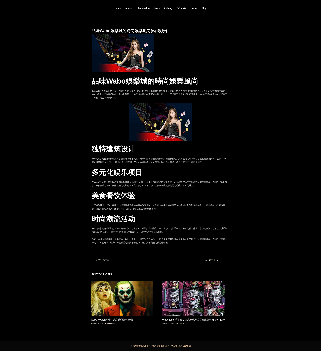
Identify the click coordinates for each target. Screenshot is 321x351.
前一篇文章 (102, 260)
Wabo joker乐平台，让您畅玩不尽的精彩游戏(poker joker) (194, 319)
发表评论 (94, 323)
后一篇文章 (211, 260)
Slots (157, 8)
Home (117, 8)
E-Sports (181, 8)
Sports (128, 8)
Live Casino (143, 8)
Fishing (168, 8)
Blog (204, 8)
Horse (194, 8)
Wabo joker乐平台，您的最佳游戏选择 (112, 319)
